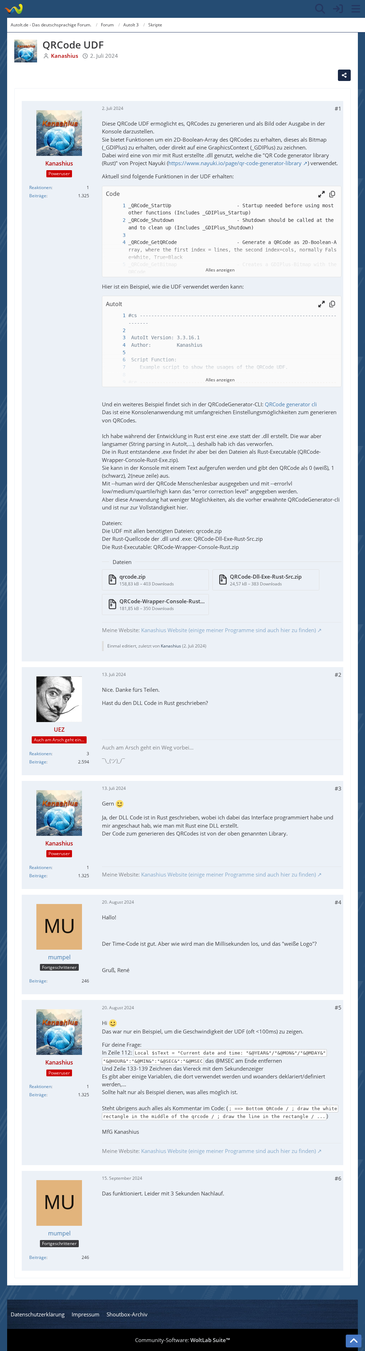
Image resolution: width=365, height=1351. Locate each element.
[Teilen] (344, 75)
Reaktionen (40, 187)
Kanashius (171, 646)
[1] (116, 205)
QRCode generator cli (291, 404)
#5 (338, 1007)
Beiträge (37, 196)
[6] (116, 360)
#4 (338, 902)
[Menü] (356, 9)
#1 (338, 108)
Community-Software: (182, 1340)
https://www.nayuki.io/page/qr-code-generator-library (235, 163)
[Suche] (320, 9)
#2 (338, 674)
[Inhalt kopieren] (332, 194)
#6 (338, 1178)
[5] (116, 352)
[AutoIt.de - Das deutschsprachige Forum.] (13, 9)
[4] (116, 242)
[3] (116, 235)
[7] (116, 367)
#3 (338, 788)
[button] (321, 194)
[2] (116, 220)
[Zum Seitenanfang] (353, 1341)
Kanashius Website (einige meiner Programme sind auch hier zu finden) (228, 630)
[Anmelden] (338, 9)
